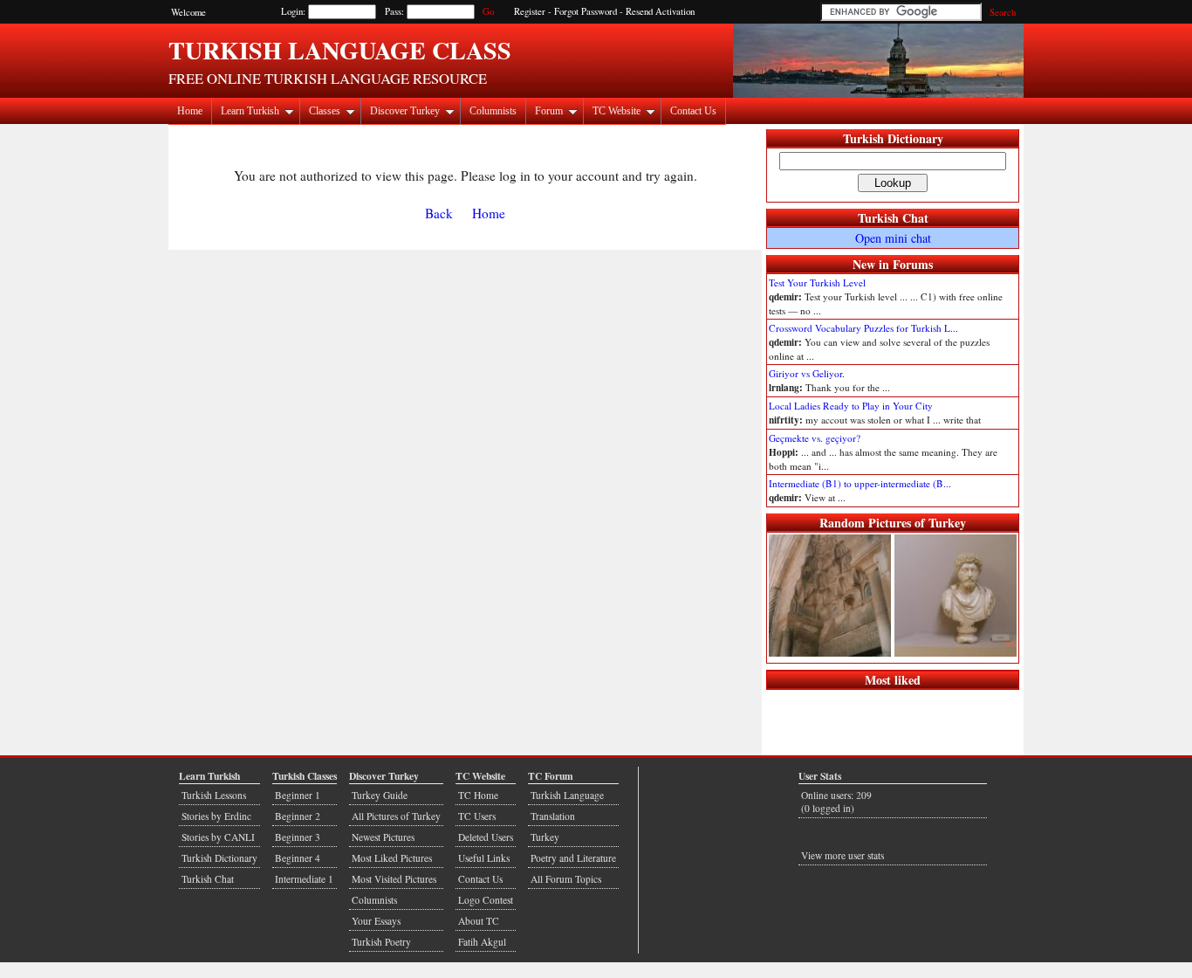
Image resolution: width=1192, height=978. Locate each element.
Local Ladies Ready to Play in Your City (851, 405)
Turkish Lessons (214, 795)
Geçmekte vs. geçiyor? (814, 437)
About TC (478, 920)
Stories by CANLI (218, 837)
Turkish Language (567, 795)
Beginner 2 (297, 816)
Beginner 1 (297, 795)
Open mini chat (893, 238)
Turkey (545, 837)
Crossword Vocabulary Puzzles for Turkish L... (863, 327)
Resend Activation (660, 11)
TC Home (478, 795)
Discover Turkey (405, 111)
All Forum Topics (566, 878)
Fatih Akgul (482, 941)
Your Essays (376, 920)
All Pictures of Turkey (396, 816)
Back (439, 213)
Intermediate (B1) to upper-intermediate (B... (860, 483)
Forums (913, 264)
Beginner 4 (297, 857)
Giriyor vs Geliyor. (807, 373)
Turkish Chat (893, 218)
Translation (553, 816)
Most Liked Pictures (392, 857)
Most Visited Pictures (394, 878)
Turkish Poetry (381, 941)
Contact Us (693, 111)
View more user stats (842, 855)
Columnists (493, 111)
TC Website (617, 111)
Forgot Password (585, 11)
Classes (324, 111)
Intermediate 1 (304, 878)
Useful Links (484, 857)
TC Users (477, 816)
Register (529, 11)
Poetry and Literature (573, 857)
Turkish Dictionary (893, 138)
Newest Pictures (383, 837)
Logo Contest (485, 899)
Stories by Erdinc (216, 816)
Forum (549, 111)
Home (189, 111)
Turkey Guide (380, 795)
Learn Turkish (250, 111)
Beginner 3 (297, 837)
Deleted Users (485, 837)
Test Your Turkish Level (817, 282)
